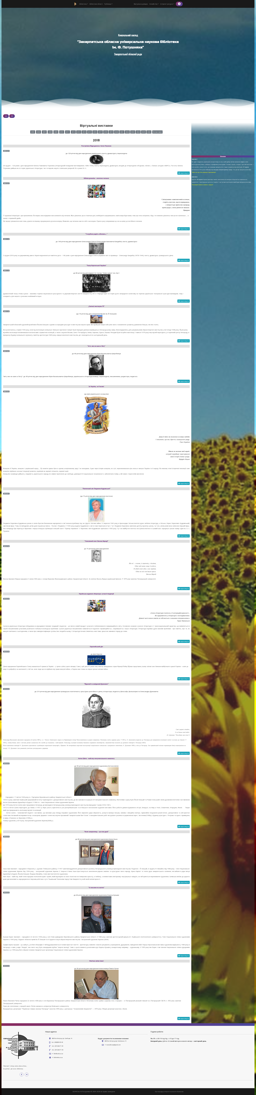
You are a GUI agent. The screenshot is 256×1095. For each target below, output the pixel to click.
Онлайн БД (153, 4)
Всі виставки (157, 132)
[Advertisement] (223, 140)
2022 (127, 132)
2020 (116, 132)
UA (6, 116)
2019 (111, 132)
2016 (94, 132)
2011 (67, 132)
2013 (78, 132)
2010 (61, 132)
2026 (148, 132)
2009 (56, 132)
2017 (100, 132)
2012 (73, 132)
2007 (44, 132)
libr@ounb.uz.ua (58, 1054)
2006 (38, 132)
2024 (138, 132)
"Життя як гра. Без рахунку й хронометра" (204, 172)
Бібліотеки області (96, 4)
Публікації (107, 4)
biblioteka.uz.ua (58, 1057)
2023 (132, 132)
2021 (122, 132)
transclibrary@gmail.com (113, 1045)
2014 (84, 132)
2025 (143, 132)
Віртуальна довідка (141, 4)
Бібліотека (83, 4)
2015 (89, 132)
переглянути (184, 173)
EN (12, 116)
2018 (105, 132)
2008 (50, 132)
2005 (32, 132)
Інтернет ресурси (166, 4)
